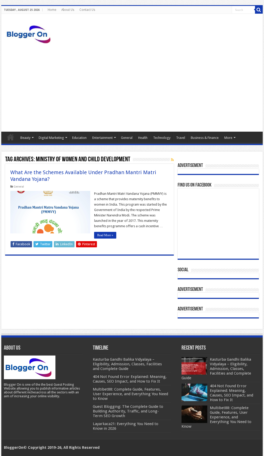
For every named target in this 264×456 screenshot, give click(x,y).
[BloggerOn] (29, 33)
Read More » (105, 235)
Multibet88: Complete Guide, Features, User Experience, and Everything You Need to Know (216, 417)
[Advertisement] (132, 88)
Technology (161, 138)
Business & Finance (205, 138)
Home (52, 10)
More (228, 138)
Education (79, 138)
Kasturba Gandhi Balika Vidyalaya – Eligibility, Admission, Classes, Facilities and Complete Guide (216, 368)
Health (142, 138)
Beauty (25, 138)
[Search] (259, 10)
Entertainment (102, 138)
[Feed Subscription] (172, 160)
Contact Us (87, 10)
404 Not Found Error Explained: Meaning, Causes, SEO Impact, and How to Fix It (231, 393)
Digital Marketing (51, 138)
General (127, 138)
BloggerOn (13, 447)
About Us (67, 10)
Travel (180, 138)
